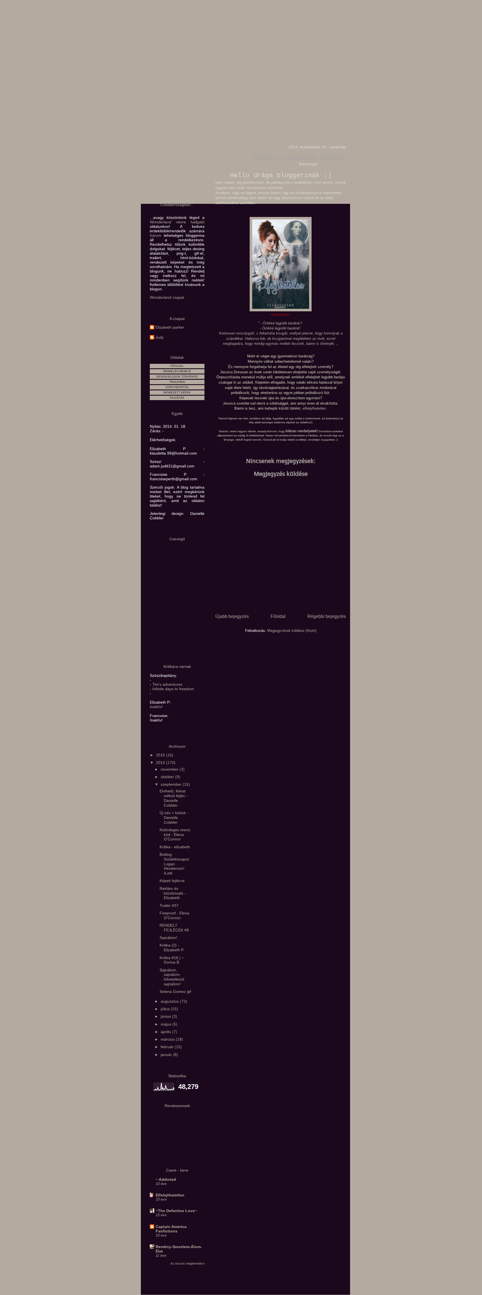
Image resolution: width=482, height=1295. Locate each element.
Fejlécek (177, 397)
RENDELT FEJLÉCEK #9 (174, 927)
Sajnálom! (168, 937)
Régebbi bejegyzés (326, 616)
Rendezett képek (177, 392)
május (166, 1024)
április (166, 1031)
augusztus (170, 1001)
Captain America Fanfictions (171, 1228)
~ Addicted (166, 1179)
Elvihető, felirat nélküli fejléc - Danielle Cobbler (174, 798)
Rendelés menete (177, 371)
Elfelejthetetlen (170, 1195)
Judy (159, 337)
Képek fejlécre (172, 880)
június (166, 1016)
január (167, 1054)
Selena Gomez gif (175, 991)
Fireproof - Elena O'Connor (174, 915)
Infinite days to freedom (173, 689)
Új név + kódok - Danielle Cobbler (174, 818)
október (168, 777)
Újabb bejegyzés (232, 616)
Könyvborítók (177, 387)
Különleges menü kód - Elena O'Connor (175, 835)
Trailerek (177, 381)
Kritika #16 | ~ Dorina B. (172, 960)
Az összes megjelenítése (187, 1263)
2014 (161, 762)
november (170, 769)
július (166, 1009)
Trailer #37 (169, 905)
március (168, 1039)
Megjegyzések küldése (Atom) (291, 631)
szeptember (172, 784)
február (168, 1047)
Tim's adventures (167, 684)
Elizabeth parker (169, 327)
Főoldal (278, 616)
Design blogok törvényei (177, 376)
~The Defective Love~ (176, 1210)
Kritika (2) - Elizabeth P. (172, 947)
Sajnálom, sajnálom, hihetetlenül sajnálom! (172, 977)
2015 (161, 755)
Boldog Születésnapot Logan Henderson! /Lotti (174, 863)
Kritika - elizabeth (175, 847)
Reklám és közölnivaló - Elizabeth (173, 893)
